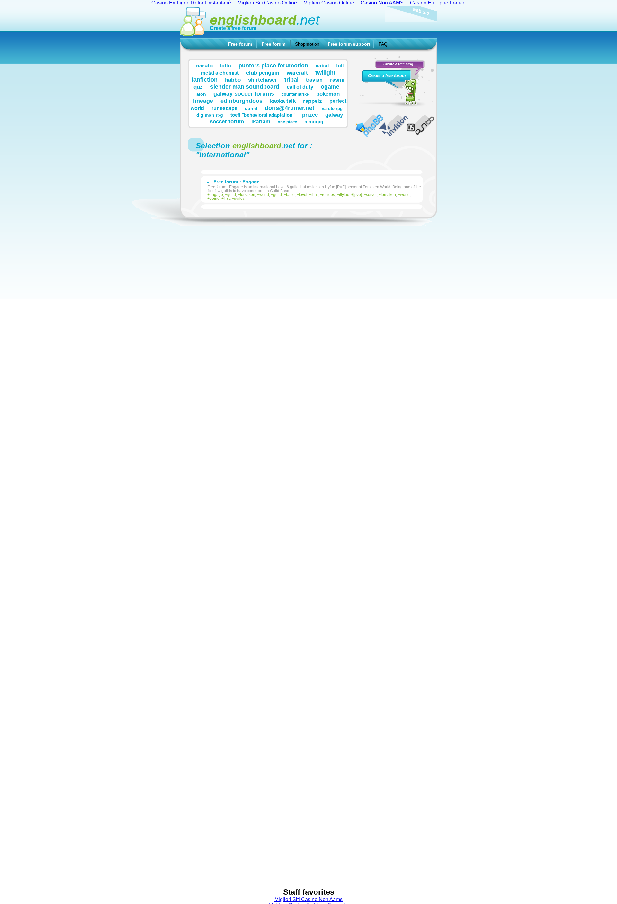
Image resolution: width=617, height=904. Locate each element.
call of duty (300, 87)
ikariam (260, 121)
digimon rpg (209, 115)
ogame (330, 86)
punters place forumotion (273, 65)
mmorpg (313, 121)
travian (314, 80)
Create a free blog (398, 64)
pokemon (328, 94)
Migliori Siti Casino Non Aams (308, 899)
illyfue (344, 195)
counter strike (295, 94)
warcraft (297, 72)
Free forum (240, 44)
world (264, 195)
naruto (204, 65)
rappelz (312, 101)
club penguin (262, 72)
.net (264, 20)
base (290, 195)
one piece (287, 122)
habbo (233, 79)
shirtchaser (262, 79)
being (214, 198)
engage (216, 195)
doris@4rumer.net (289, 107)
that (314, 195)
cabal (322, 65)
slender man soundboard (244, 86)
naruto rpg (332, 108)
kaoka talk (283, 101)
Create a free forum (233, 28)
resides (328, 195)
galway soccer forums (243, 93)
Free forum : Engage (236, 181)
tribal (291, 79)
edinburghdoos (241, 100)
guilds (239, 198)
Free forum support (349, 44)
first (227, 198)
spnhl (251, 108)
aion (201, 94)
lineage (203, 100)
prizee (310, 114)
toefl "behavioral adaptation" (262, 115)
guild (231, 195)
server (371, 195)
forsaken (247, 195)
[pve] (357, 195)
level (303, 195)
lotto (225, 65)
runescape (224, 108)
